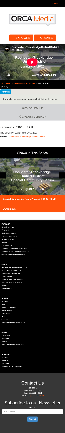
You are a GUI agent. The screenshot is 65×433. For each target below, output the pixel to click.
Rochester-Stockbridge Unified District (27, 136)
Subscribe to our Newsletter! (13, 323)
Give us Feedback (33, 117)
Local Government (9, 236)
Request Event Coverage (12, 282)
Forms (4, 285)
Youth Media (7, 276)
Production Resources (11, 273)
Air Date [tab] (6, 92)
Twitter (4, 341)
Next (62, 175)
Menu (55, 3)
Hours (4, 317)
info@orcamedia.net (35, 396)
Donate (5, 357)
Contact (5, 320)
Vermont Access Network (12, 366)
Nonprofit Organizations (11, 270)
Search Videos (8, 227)
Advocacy (6, 360)
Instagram (6, 335)
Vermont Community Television (14, 248)
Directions (6, 313)
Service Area (7, 310)
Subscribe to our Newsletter (13, 345)
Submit (32, 419)
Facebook (6, 338)
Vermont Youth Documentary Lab (15, 251)
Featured (5, 230)
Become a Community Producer (15, 267)
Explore (22, 37)
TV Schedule (34, 108)
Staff (3, 304)
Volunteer (5, 363)
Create (46, 37)
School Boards (8, 239)
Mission (5, 301)
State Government (9, 233)
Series (4, 242)
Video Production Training (12, 279)
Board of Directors (9, 307)
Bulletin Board (7, 289)
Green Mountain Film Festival (14, 254)
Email (32, 408)
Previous (3, 175)
